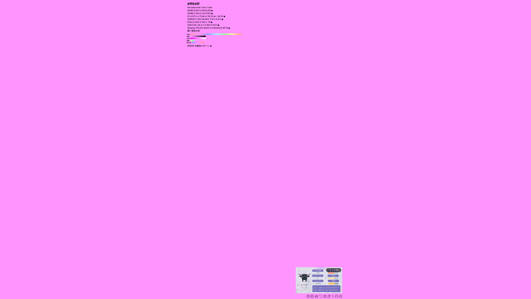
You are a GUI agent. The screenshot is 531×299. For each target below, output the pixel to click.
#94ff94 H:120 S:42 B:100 (224, 34)
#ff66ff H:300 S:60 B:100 (196, 38)
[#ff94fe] (308, 296)
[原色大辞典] (316, 296)
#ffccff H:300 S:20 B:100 (202, 38)
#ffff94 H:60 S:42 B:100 (232, 34)
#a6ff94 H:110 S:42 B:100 (225, 34)
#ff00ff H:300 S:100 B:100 (191, 38)
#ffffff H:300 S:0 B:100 (205, 38)
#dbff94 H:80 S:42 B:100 (230, 34)
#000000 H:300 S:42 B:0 (205, 36)
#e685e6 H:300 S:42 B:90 (192, 36)
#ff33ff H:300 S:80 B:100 (194, 38)
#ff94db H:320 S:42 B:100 (196, 34)
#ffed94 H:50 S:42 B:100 (234, 34)
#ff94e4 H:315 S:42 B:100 (199, 42)
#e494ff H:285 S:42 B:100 (196, 42)
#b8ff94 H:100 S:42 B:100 (227, 34)
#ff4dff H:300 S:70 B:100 (195, 38)
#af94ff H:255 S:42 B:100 (194, 42)
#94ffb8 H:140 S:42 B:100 (221, 34)
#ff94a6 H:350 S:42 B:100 (192, 34)
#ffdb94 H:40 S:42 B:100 (235, 34)
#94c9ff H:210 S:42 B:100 (212, 34)
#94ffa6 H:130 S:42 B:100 (223, 34)
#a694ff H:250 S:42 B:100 (206, 34)
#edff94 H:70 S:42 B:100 (231, 34)
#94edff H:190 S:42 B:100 (214, 34)
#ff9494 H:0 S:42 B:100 (241, 34)
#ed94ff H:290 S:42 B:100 (200, 34)
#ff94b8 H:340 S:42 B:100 (194, 34)
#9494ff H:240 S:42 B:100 (207, 34)
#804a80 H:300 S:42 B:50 (198, 36)
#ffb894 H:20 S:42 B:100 (238, 34)
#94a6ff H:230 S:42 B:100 (209, 34)
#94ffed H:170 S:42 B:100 (217, 34)
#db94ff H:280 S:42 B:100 (202, 34)
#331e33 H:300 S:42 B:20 (202, 36)
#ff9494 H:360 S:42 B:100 (191, 34)
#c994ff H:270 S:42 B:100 (203, 34)
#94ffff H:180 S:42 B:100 (216, 34)
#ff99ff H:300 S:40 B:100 (199, 38)
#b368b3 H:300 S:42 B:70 (195, 36)
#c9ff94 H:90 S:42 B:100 (228, 34)
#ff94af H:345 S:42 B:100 (202, 42)
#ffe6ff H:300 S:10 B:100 (203, 38)
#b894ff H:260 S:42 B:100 (205, 34)
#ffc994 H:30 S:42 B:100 (236, 34)
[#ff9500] (312, 296)
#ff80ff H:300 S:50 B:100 (198, 38)
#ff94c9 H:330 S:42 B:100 (195, 34)
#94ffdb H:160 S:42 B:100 (218, 34)
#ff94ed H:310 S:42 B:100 (198, 34)
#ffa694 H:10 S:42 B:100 (239, 34)
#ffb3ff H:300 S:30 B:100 (200, 38)
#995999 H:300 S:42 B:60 (196, 36)
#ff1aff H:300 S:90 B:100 (192, 38)
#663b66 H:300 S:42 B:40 (199, 36)
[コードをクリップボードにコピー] (328, 296)
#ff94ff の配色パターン (198, 46)
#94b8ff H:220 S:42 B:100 (210, 34)
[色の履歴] (320, 296)
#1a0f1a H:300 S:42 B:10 (203, 36)
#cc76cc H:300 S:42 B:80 (194, 36)
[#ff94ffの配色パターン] (325, 296)
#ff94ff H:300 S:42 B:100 (199, 34)
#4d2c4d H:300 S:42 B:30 (200, 36)
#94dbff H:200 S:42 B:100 (213, 34)
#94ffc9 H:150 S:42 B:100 (220, 34)
